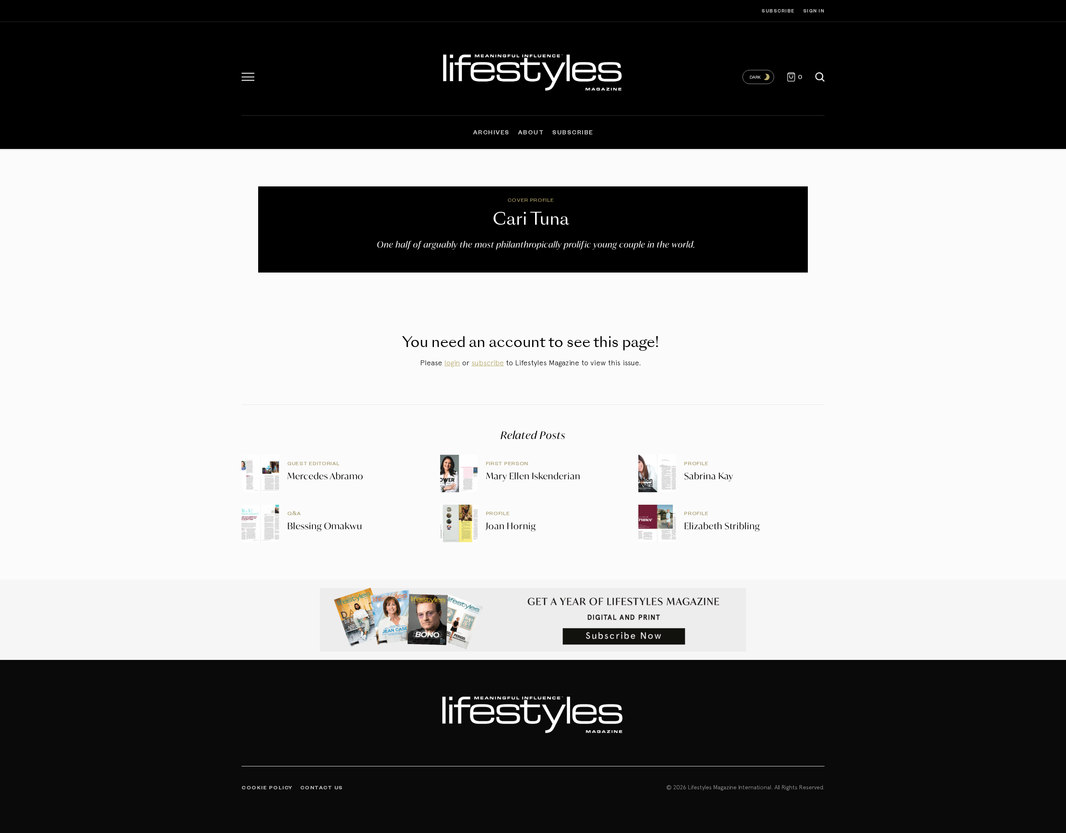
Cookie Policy (267, 787)
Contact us (321, 787)
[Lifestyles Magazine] (533, 70)
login (452, 362)
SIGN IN (814, 10)
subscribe (487, 362)
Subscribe (778, 10)
